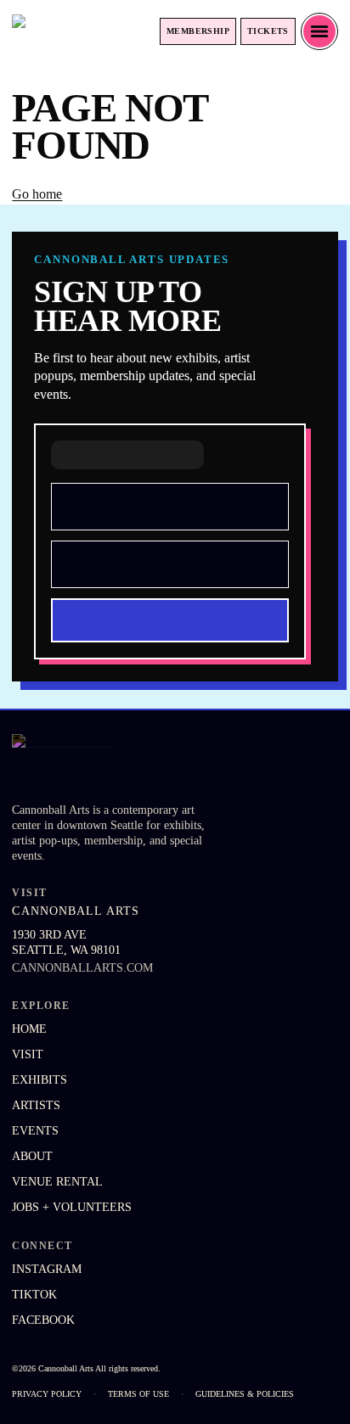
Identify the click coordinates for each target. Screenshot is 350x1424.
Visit (27, 1054)
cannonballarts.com (82, 967)
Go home (37, 194)
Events (35, 1130)
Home (29, 1029)
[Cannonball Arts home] (101, 763)
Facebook (43, 1320)
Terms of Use (138, 1394)
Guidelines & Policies (244, 1394)
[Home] (64, 31)
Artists (36, 1105)
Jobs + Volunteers (72, 1207)
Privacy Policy (47, 1394)
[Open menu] (319, 31)
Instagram (47, 1269)
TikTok (34, 1294)
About (32, 1156)
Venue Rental (57, 1181)
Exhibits (39, 1080)
